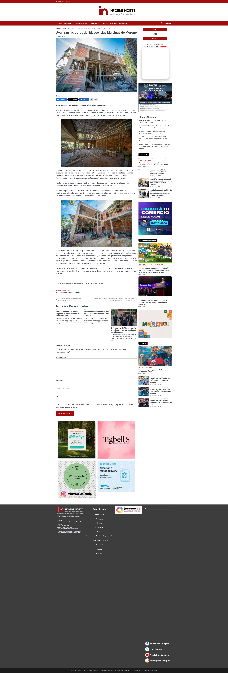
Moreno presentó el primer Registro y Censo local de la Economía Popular (67, 314)
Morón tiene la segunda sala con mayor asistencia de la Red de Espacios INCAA (153, 164)
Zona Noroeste (81, 23)
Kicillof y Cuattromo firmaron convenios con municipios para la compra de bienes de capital (154, 146)
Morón (140, 160)
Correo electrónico (64, 388)
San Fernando (142, 264)
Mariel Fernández (68, 292)
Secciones (123, 23)
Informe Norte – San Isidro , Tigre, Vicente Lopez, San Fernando (103, 670)
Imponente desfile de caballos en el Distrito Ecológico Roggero (158, 171)
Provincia (113, 23)
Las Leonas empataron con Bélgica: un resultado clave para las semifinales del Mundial (152, 139)
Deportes (141, 367)
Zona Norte (68, 23)
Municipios (66, 288)
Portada (59, 23)
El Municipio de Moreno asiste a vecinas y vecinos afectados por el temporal (123, 330)
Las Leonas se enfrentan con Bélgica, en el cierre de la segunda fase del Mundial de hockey (161, 401)
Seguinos (168, 23)
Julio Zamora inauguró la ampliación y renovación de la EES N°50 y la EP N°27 (152, 132)
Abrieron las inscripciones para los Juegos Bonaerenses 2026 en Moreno (97, 314)
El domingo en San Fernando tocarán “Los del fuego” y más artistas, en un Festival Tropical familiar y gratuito (153, 270)
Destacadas (149, 367)
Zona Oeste (95, 23)
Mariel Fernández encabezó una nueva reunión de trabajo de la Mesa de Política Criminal (161, 181)
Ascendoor (137, 670)
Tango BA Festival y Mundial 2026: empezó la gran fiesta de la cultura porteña (152, 302)
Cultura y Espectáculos (156, 264)
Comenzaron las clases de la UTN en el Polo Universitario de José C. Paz (154, 127)
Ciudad (105, 23)
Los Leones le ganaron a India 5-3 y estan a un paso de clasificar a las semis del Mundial (160, 390)
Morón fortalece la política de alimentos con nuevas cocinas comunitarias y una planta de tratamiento (161, 192)
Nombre (60, 380)
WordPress (153, 670)
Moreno (58, 288)
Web (58, 396)
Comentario (62, 357)
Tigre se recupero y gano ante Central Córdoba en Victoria (152, 121)
